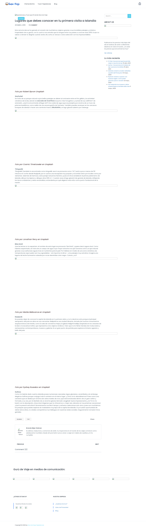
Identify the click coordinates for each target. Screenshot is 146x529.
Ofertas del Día (29, 4)
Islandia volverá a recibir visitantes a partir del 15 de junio (119, 72)
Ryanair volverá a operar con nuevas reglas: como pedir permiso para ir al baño (117, 79)
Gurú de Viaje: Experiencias (36, 525)
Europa (21, 18)
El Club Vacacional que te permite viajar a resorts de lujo (119, 62)
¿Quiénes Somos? (61, 504)
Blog (55, 4)
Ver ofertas (108, 53)
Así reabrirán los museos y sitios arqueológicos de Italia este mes (119, 85)
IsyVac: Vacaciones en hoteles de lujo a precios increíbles (119, 66)
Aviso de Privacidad (61, 507)
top (28, 419)
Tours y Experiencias (44, 4)
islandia (19, 419)
